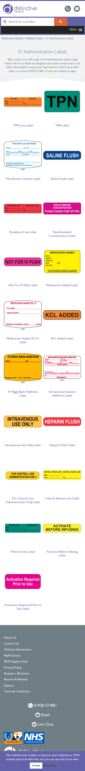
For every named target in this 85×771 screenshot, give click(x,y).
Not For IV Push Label (22, 285)
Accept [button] (36, 765)
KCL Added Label (62, 338)
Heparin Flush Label (62, 445)
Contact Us (11, 643)
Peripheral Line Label (23, 232)
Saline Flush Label (62, 179)
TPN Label (62, 125)
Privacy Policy (13, 667)
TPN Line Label (23, 125)
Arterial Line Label (23, 551)
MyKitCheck (12, 655)
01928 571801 (45, 706)
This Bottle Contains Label (23, 179)
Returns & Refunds (16, 679)
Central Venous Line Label (62, 498)
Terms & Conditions (17, 691)
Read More (49, 765)
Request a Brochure (16, 673)
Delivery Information (17, 649)
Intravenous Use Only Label (23, 445)
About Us (10, 637)
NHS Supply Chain (16, 661)
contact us (64, 71)
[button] (73, 30)
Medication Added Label (62, 285)
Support (9, 685)
